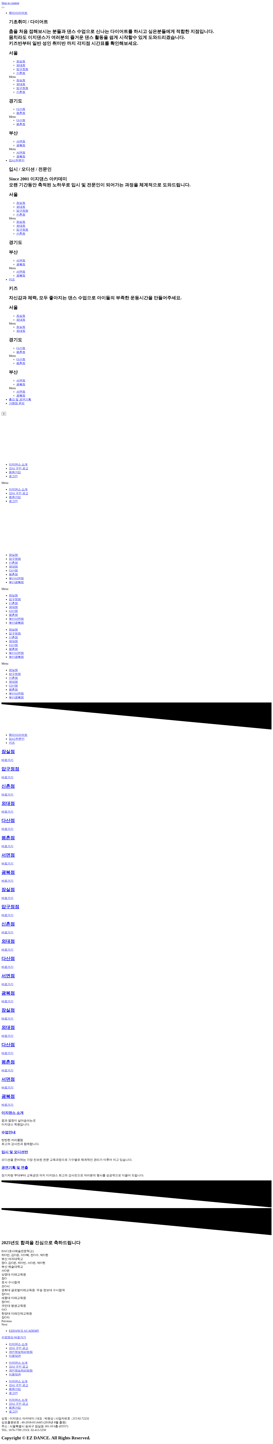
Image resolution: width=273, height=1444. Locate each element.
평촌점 (20, 113)
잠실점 (20, 61)
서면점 (20, 141)
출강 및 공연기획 (20, 399)
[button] (140, 77)
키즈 (12, 279)
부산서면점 (16, 578)
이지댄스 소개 (18, 464)
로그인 (13, 476)
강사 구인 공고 (18, 468)
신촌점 (20, 73)
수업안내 (8, 1132)
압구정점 (22, 69)
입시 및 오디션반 (14, 1152)
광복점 (20, 145)
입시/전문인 (17, 160)
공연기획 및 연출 (14, 1167)
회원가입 (15, 472)
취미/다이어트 (18, 12)
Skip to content (10, 3)
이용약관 (15, 1355)
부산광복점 (16, 582)
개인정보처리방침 (21, 1352)
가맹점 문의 (17, 403)
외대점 (20, 65)
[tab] (18, 734)
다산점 (20, 109)
